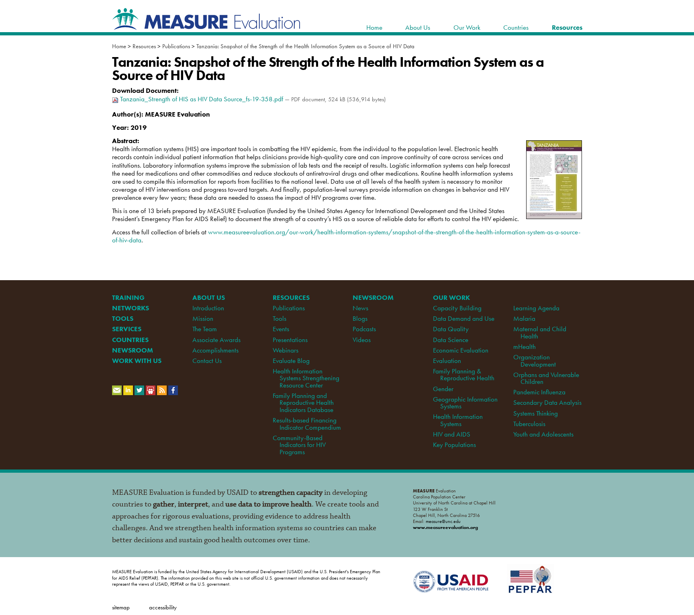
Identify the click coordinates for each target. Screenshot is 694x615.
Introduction (208, 307)
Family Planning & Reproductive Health (463, 374)
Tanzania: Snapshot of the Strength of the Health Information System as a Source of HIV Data (305, 46)
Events (281, 328)
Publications (176, 46)
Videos (362, 339)
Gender (443, 388)
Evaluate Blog (291, 360)
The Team (204, 328)
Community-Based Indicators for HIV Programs (299, 444)
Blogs (360, 318)
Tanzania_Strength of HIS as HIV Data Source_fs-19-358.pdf (201, 98)
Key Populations (454, 444)
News (360, 307)
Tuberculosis (529, 423)
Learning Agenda (536, 307)
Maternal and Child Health (539, 332)
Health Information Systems (458, 420)
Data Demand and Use (463, 318)
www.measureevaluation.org (445, 527)
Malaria (524, 318)
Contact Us (207, 360)
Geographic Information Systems (465, 402)
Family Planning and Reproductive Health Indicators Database (303, 402)
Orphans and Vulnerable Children (546, 378)
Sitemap (121, 607)
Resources (144, 46)
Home (119, 46)
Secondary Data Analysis (547, 402)
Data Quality (451, 328)
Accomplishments (215, 350)
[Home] (206, 25)
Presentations (290, 339)
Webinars (285, 350)
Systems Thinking (535, 413)
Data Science (450, 339)
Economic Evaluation (460, 350)
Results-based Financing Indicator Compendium (307, 423)
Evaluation (447, 360)
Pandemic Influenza (539, 391)
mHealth (524, 346)
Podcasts (364, 328)
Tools (279, 318)
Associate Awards (216, 339)
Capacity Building (457, 307)
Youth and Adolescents (543, 434)
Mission (202, 318)
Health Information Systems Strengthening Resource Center (306, 378)
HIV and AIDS (451, 434)
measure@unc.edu (443, 521)
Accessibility (163, 607)
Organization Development (534, 360)
